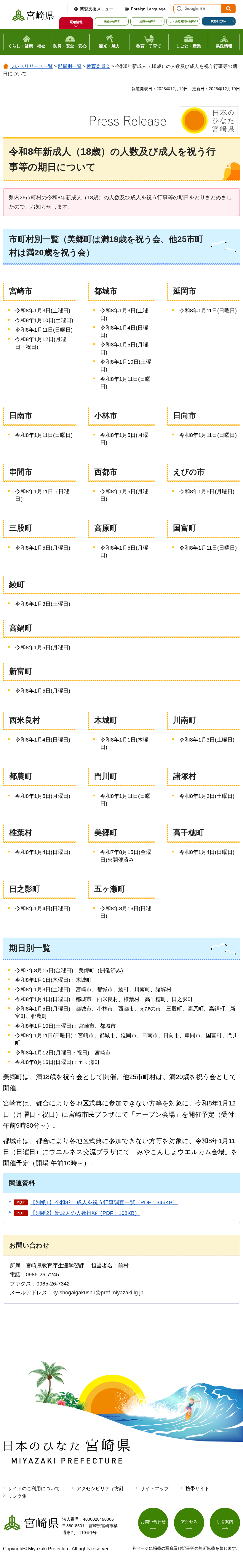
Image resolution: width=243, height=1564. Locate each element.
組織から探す (148, 21)
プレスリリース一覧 (31, 66)
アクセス (189, 1521)
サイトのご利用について (34, 1488)
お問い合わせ (153, 1521)
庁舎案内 (225, 1521)
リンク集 (17, 1496)
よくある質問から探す (183, 21)
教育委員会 (98, 66)
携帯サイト (197, 1488)
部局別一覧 (69, 66)
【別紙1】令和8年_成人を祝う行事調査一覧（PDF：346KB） (104, 1202)
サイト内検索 (178, 8)
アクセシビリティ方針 (100, 1488)
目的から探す (112, 21)
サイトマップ (154, 1488)
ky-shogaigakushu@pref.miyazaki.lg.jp (97, 1293)
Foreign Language (148, 9)
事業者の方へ (219, 21)
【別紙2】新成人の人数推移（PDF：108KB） (85, 1213)
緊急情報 (76, 22)
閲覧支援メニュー (96, 9)
